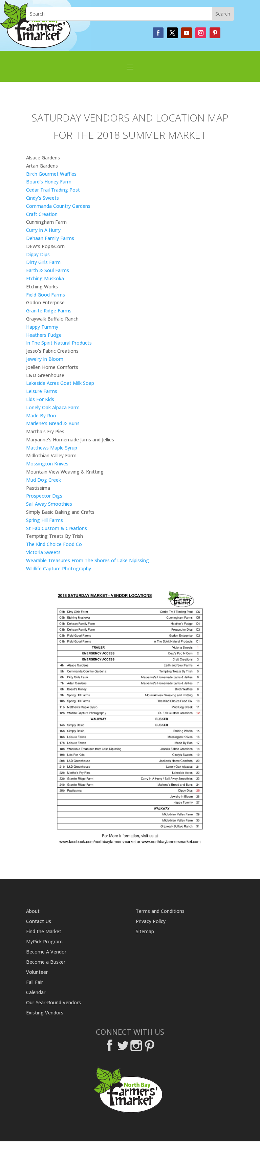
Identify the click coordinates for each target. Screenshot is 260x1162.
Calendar (35, 992)
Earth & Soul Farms (47, 270)
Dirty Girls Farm (43, 262)
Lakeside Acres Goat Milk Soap (60, 383)
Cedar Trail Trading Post (53, 190)
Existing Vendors (44, 1013)
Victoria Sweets (43, 552)
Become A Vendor (46, 952)
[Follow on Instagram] (200, 32)
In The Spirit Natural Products (59, 342)
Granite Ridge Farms (48, 310)
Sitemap (145, 932)
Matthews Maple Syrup (51, 447)
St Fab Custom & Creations (56, 528)
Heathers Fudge (44, 335)
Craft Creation (42, 214)
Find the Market (43, 932)
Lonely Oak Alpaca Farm (53, 407)
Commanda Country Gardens (58, 206)
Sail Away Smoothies (49, 504)
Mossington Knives (47, 463)
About (33, 911)
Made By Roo (41, 415)
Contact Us (38, 921)
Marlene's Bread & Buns (53, 423)
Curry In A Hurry (43, 230)
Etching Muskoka (45, 278)
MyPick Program (44, 942)
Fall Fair (34, 982)
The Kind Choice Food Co (54, 544)
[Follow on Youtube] (186, 32)
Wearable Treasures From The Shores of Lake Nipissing (87, 560)
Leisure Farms (41, 391)
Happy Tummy (42, 327)
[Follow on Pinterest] (215, 32)
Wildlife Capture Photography (58, 568)
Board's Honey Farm (48, 181)
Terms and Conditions (160, 911)
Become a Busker (45, 962)
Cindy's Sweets (42, 198)
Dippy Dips (38, 254)
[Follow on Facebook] (158, 32)
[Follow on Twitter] (172, 32)
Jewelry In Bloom (44, 359)
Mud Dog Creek (43, 480)
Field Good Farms (45, 294)
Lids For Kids (40, 399)
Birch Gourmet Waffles (51, 174)
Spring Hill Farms (44, 520)
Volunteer (37, 972)
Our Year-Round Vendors (53, 1003)
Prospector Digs (44, 495)
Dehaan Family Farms (50, 238)
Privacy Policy (151, 921)
